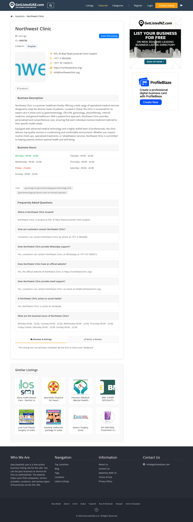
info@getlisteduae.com (158, 464)
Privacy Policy (105, 481)
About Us (103, 464)
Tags (57, 472)
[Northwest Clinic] (30, 66)
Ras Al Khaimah (106, 503)
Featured (103, 5)
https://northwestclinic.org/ (68, 67)
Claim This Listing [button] (109, 36)
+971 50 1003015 (63, 62)
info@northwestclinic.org (67, 72)
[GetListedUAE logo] (26, 5)
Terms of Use (105, 477)
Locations (59, 477)
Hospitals (19, 16)
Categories (117, 5)
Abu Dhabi (56, 503)
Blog (57, 468)
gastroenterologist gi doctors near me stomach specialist (42, 192)
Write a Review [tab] (94, 339)
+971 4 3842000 (62, 58)
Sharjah (119, 503)
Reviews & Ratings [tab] (42, 339)
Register (138, 5)
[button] (181, 5)
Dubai (83, 503)
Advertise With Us (108, 472)
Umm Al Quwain (133, 503)
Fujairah (92, 503)
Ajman (67, 503)
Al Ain (75, 503)
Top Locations (62, 464)
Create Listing (166, 5)
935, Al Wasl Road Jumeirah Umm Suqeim (75, 53)
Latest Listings (62, 481)
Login (150, 5)
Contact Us (104, 468)
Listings (89, 5)
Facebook (23, 88)
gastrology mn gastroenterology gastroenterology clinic (48, 188)
